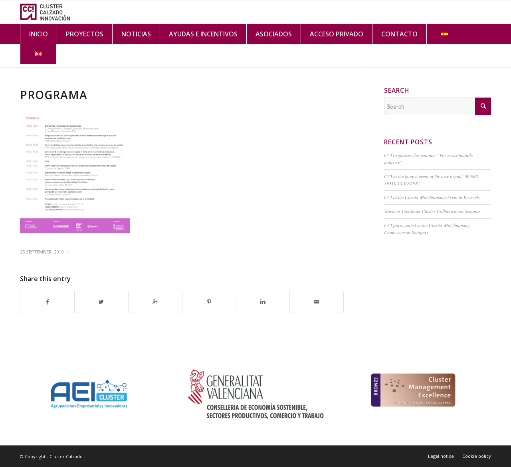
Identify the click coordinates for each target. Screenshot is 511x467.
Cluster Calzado (66, 456)
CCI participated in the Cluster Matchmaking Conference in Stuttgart (427, 228)
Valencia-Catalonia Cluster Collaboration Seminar (432, 211)
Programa (53, 94)
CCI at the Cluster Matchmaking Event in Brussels (432, 197)
